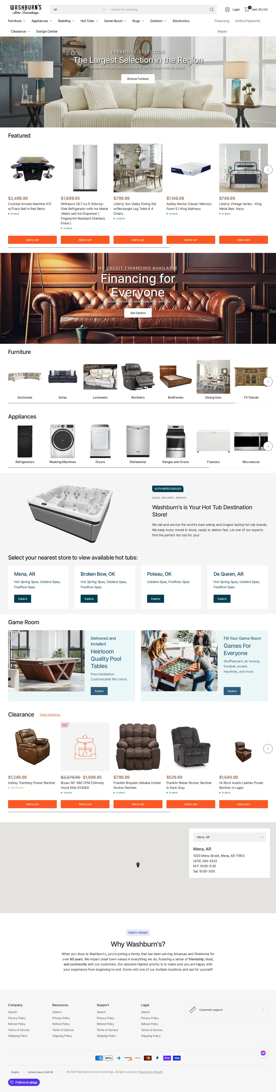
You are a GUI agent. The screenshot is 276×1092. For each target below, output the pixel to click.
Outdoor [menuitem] (156, 21)
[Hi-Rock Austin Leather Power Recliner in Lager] (243, 747)
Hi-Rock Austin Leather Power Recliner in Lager (241, 785)
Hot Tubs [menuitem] (87, 21)
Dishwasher (138, 462)
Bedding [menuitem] (64, 21)
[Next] (268, 170)
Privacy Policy (17, 1018)
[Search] (212, 9)
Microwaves (251, 462)
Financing (222, 21)
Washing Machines (62, 462)
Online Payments (247, 21)
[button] (263, 1053)
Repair (222, 31)
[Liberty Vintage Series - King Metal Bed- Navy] (243, 168)
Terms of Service (18, 1030)
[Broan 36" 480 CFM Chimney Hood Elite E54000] (85, 747)
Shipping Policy (17, 1035)
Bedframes (175, 397)
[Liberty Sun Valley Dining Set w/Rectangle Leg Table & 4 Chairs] (138, 168)
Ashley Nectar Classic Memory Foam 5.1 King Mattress (189, 206)
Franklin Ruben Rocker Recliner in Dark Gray (189, 785)
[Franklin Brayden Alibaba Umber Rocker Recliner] (138, 747)
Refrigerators (25, 462)
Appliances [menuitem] (40, 21)
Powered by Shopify (150, 1071)
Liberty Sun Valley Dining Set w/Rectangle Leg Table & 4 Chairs (135, 209)
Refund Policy (16, 1024)
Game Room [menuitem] (113, 21)
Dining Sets (213, 397)
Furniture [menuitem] (14, 21)
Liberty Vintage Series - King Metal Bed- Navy (240, 206)
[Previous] (8, 170)
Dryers (100, 462)
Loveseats (100, 397)
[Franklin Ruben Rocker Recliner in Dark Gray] (190, 747)
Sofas (63, 397)
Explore (22, 598)
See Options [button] (138, 313)
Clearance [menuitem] (18, 31)
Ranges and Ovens (175, 462)
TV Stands (251, 397)
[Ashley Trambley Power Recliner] (32, 747)
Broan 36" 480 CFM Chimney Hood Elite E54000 (82, 785)
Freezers (213, 462)
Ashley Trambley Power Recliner (31, 783)
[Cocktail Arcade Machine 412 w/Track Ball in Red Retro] (32, 168)
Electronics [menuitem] (181, 21)
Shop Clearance (50, 714)
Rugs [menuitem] (136, 21)
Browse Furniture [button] (138, 78)
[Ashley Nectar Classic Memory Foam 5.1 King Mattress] (190, 168)
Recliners (137, 397)
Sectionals (24, 397)
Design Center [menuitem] (47, 31)
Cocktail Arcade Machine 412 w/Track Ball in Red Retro (29, 206)
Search (12, 1012)
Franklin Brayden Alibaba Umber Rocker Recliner (137, 785)
